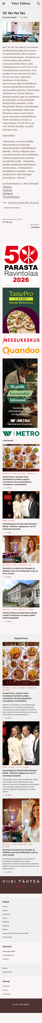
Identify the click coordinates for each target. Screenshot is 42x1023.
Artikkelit (7, 473)
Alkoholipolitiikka (9, 951)
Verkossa (7, 186)
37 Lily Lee (7, 222)
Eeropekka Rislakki (10, 17)
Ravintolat (31, 473)
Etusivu (5, 907)
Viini (30, 565)
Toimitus (6, 959)
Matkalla (22, 609)
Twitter (5, 990)
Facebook (7, 190)
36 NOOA (35, 227)
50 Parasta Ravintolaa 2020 (18, 203)
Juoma (5, 918)
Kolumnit (22, 473)
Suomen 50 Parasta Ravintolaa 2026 (15, 933)
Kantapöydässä (8, 955)
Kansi (15, 473)
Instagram (8, 193)
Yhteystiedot (7, 937)
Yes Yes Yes (34, 203)
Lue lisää (8, 488)
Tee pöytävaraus (11, 196)
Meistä (5, 929)
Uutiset (11, 520)
